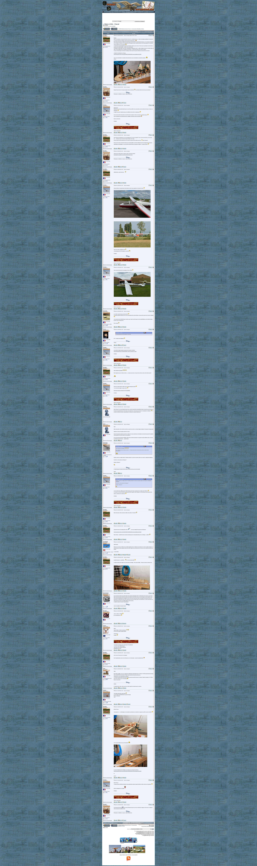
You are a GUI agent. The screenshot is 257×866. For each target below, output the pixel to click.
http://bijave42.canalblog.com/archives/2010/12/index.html (123, 154)
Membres (123, 11)
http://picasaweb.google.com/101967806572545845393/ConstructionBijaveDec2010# (127, 54)
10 (149, 826)
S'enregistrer (128, 11)
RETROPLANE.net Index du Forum (124, 825)
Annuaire (132, 11)
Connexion (146, 11)
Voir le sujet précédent (141, 31)
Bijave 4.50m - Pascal (111, 24)
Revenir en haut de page (107, 84)
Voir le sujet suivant (149, 31)
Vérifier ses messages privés (139, 11)
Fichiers (120, 11)
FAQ (110, 11)
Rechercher (116, 11)
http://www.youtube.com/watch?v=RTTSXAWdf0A (122, 390)
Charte (112, 11)
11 (150, 826)
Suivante (152, 826)
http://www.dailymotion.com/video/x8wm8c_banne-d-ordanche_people (125, 351)
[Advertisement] (128, 17)
